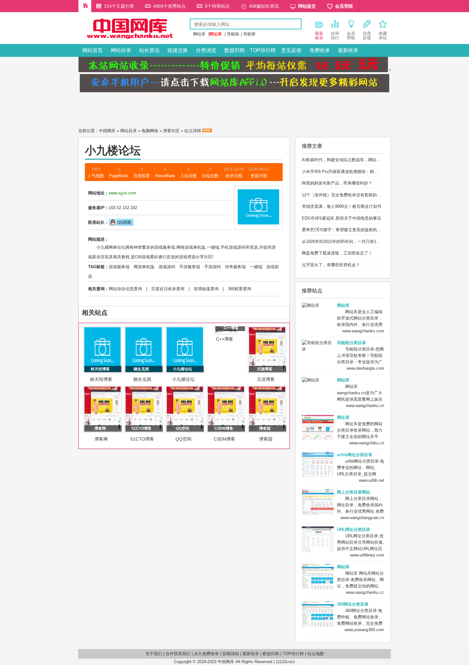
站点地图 (315, 653)
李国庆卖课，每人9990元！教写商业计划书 (341, 206)
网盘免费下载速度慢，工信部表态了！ (337, 253)
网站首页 (92, 50)
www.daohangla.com (365, 368)
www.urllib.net (371, 480)
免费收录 (319, 50)
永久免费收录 (206, 653)
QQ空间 (183, 439)
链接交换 (178, 50)
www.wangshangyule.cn (362, 517)
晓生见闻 (142, 379)
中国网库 (107, 130)
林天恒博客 (101, 379)
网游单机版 (144, 266)
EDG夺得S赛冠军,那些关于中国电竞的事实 (341, 218)
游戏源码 (167, 266)
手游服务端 (189, 266)
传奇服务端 (235, 266)
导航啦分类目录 (351, 342)
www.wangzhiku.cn (366, 443)
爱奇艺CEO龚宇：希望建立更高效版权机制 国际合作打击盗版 (359, 229)
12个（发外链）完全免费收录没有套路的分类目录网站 (352, 195)
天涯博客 (266, 379)
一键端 (256, 266)
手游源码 (212, 266)
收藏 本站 (383, 35)
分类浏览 (206, 50)
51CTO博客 (142, 439)
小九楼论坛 (183, 379)
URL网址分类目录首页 (85, 6)
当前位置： (88, 130)
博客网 (101, 439)
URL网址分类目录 (353, 529)
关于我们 (153, 653)
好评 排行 (335, 35)
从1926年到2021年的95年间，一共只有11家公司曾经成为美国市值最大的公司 (373, 241)
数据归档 (234, 50)
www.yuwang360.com (364, 629)
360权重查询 (239, 288)
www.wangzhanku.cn (365, 405)
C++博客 (224, 339)
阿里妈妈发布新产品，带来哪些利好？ (337, 183)
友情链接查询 (206, 288)
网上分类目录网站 (353, 492)
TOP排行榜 (263, 50)
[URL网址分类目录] (134, 39)
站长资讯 (149, 50)
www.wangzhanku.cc (365, 592)
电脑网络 (150, 130)
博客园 (265, 439)
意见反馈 (291, 50)
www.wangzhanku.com (363, 331)
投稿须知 (230, 653)
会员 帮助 (351, 35)
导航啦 (233, 34)
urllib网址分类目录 (354, 454)
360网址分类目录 (352, 604)
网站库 (199, 34)
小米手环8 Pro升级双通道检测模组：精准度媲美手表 (350, 171)
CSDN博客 (224, 439)
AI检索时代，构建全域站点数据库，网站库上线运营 (349, 159)
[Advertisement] (234, 108)
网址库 (343, 417)
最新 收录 (319, 35)
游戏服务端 (119, 266)
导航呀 (249, 34)
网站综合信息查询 (125, 288)
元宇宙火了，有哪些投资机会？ (331, 264)
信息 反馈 (367, 35)
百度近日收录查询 (167, 288)
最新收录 (348, 50)
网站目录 (121, 50)
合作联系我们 (178, 653)
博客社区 (171, 130)
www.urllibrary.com (367, 555)
